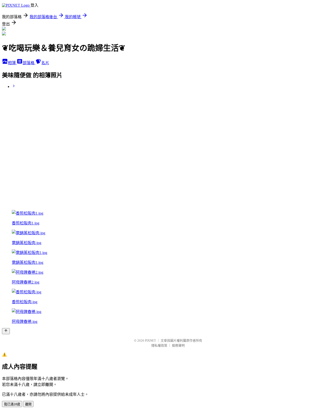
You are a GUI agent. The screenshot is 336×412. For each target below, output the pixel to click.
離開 (28, 404)
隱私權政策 (159, 345)
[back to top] (6, 331)
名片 (45, 63)
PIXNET (150, 340)
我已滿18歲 (12, 404)
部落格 (29, 63)
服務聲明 (178, 345)
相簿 (12, 63)
